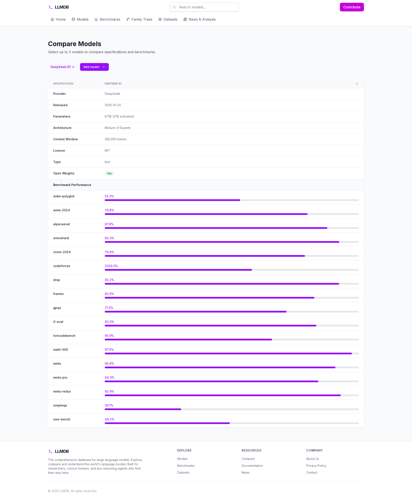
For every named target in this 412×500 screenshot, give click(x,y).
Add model (91, 67)
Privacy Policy (316, 465)
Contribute (351, 7)
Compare (248, 459)
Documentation (252, 465)
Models (182, 459)
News (246, 472)
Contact (311, 472)
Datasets (183, 472)
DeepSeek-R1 (113, 83)
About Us (312, 459)
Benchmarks (186, 465)
